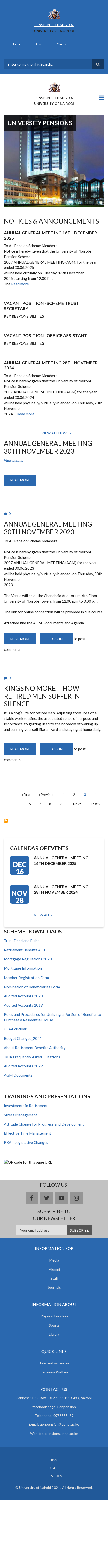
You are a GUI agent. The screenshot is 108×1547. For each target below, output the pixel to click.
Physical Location (54, 1316)
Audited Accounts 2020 (23, 996)
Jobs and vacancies (54, 1363)
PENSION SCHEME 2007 (54, 25)
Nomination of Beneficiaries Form (32, 987)
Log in (57, 639)
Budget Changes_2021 (23, 1038)
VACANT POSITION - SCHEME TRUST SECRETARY (41, 306)
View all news (54, 433)
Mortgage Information (23, 968)
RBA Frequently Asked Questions (32, 1057)
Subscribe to (6, 821)
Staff (38, 44)
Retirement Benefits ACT (25, 950)
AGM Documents (18, 1075)
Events (61, 44)
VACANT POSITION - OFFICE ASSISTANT (45, 335)
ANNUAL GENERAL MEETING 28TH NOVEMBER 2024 (51, 365)
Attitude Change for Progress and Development (44, 1124)
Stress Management (20, 1115)
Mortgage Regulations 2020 (28, 959)
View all (42, 915)
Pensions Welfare (54, 1372)
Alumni (54, 1269)
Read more (20, 284)
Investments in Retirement (26, 1105)
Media (54, 1260)
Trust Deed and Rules (21, 940)
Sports (54, 1325)
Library (54, 1334)
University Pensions (40, 122)
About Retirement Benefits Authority (35, 1047)
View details (13, 460)
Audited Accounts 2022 (23, 1066)
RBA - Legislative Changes (26, 1142)
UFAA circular (15, 1029)
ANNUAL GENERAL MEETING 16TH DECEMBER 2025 (50, 235)
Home (16, 44)
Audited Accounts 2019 (23, 1005)
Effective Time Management (27, 1133)
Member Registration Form (26, 977)
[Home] (54, 14)
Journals (54, 1287)
